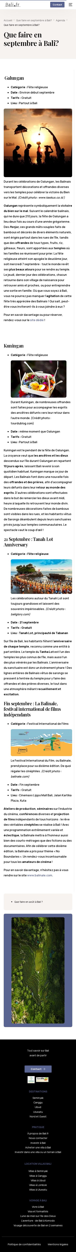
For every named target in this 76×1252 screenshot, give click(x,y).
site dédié (37, 320)
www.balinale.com (39, 875)
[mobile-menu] (70, 4)
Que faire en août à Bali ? (28, 901)
